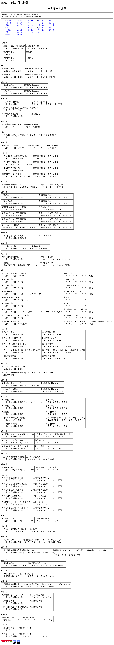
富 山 (9, 28)
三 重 (51, 25)
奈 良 (51, 28)
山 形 (41, 21)
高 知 (19, 32)
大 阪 (30, 28)
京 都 (19, 28)
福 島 (51, 21)
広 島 (19, 30)
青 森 (19, 21)
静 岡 (19, 25)
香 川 (51, 30)
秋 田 (30, 21)
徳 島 (41, 30)
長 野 (9, 23)
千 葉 (41, 23)
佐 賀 (30, 32)
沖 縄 (19, 35)
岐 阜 (30, 25)
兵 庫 (41, 28)
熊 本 (41, 32)
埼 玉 (30, 23)
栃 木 (19, 23)
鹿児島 (9, 35)
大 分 (51, 32)
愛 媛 (9, 32)
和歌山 (9, 30)
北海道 (9, 21)
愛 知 (41, 25)
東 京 (51, 23)
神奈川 (9, 25)
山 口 (30, 30)
